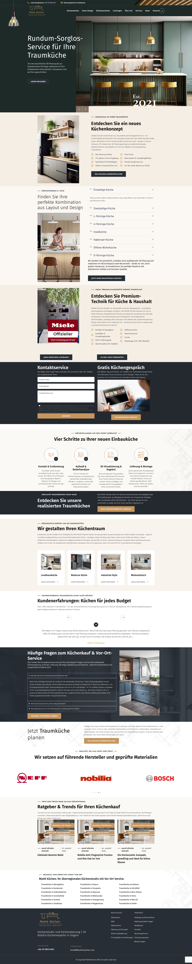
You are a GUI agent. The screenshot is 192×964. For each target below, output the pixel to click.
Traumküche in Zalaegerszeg (92, 900)
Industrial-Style (109, 575)
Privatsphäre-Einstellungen (122, 937)
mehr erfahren (48, 582)
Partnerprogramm (141, 937)
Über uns (128, 11)
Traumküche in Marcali (128, 900)
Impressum (115, 917)
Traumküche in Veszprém (90, 888)
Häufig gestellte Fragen (143, 921)
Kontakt (137, 929)
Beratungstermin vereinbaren (74, 3)
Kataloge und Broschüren (144, 917)
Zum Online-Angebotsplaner (101, 741)
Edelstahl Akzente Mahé (50, 855)
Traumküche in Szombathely (52, 896)
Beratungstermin (141, 933)
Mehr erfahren (78, 582)
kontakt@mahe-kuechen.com (82, 950)
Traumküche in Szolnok (50, 900)
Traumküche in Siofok (128, 903)
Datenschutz (116, 925)
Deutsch (156, 11)
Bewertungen (139, 941)
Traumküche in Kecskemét (52, 888)
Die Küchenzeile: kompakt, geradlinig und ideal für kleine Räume (134, 859)
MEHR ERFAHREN (38, 82)
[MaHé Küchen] (37, 10)
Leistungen (117, 11)
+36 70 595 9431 (46, 949)
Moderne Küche (79, 575)
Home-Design (87, 11)
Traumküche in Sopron (89, 884)
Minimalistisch (138, 575)
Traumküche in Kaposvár (90, 892)
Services (139, 11)
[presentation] (79, 109)
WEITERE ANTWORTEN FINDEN (44, 716)
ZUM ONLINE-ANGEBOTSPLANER (108, 174)
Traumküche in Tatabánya (51, 903)
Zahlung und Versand (119, 929)
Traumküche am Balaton (129, 884)
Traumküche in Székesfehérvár (53, 892)
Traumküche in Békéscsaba (91, 896)
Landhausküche (49, 575)
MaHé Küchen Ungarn (48, 849)
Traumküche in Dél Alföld (129, 888)
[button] (2, 778)
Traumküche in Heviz (127, 896)
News (147, 11)
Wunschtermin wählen (126, 417)
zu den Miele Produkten (112, 357)
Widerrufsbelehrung (119, 933)
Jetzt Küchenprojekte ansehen (116, 509)
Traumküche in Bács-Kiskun (130, 892)
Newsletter (138, 925)
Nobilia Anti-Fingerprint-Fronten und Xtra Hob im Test (95, 857)
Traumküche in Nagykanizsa (91, 903)
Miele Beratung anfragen (56, 357)
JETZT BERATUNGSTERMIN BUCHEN (107, 278)
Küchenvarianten (103, 11)
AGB (112, 921)
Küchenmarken (73, 11)
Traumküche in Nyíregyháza (52, 884)
